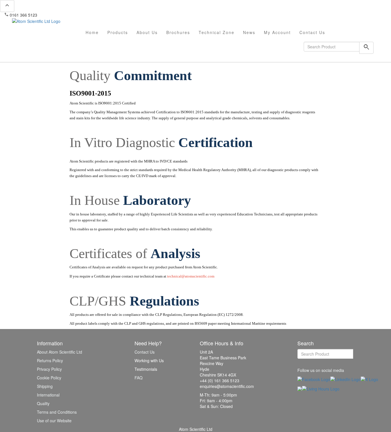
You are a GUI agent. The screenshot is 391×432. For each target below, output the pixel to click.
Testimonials (146, 369)
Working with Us (149, 360)
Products (117, 32)
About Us (147, 32)
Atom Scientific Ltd (195, 429)
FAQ (139, 378)
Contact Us (312, 32)
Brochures (178, 32)
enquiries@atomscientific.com (68, 15)
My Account (277, 32)
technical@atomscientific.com (190, 276)
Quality (43, 403)
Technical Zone (216, 32)
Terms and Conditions (57, 412)
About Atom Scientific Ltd (59, 352)
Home (92, 32)
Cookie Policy (49, 378)
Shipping (45, 386)
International (48, 395)
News (249, 32)
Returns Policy (50, 360)
